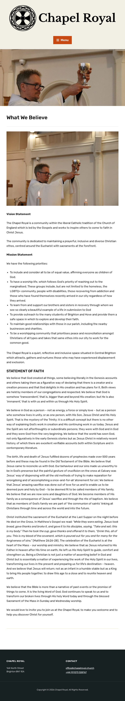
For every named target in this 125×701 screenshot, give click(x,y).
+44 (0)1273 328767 (76, 672)
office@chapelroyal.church (80, 668)
